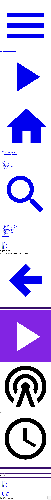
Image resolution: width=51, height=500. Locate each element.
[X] (4, 243)
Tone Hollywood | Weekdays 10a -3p (10, 152)
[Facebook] (4, 242)
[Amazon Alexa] (3, 248)
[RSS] (3, 245)
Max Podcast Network (8, 157)
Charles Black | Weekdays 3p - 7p (9, 153)
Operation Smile (7, 168)
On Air (3, 151)
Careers (5, 161)
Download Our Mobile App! (8, 159)
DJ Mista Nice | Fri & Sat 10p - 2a (9, 155)
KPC (1, 413)
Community (4, 164)
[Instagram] (4, 244)
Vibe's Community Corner (8, 166)
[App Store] (4, 246)
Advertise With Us (7, 160)
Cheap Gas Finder (7, 167)
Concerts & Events (5, 163)
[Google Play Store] (5, 247)
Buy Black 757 (6, 165)
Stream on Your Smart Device (9, 156)
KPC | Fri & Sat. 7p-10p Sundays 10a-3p (10, 154)
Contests (3, 162)
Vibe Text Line (6, 158)
